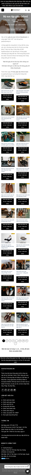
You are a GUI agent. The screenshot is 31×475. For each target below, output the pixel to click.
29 (20, 340)
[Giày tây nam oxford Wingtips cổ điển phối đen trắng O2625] (8, 238)
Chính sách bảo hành (9, 400)
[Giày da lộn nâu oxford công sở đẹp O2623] (8, 265)
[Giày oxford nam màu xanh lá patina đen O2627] (8, 213)
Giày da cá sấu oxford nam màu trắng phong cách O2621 (7, 299)
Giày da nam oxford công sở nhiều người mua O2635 (7, 144)
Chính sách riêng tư (8, 410)
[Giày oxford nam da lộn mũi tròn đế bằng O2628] (23, 188)
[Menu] (2, 10)
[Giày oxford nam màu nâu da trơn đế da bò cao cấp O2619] (8, 318)
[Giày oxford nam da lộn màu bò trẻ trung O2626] (23, 213)
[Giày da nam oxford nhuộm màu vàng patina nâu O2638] (8, 110)
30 (23, 340)
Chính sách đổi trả (8, 404)
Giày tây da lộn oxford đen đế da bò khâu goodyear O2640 (22, 92)
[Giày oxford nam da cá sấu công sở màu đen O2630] (23, 162)
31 (27, 340)
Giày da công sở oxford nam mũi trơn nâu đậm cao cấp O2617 (22, 326)
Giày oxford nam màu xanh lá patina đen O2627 (7, 220)
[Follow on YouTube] (14, 390)
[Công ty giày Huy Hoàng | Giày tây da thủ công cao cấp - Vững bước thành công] (15, 10)
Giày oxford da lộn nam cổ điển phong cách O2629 (7, 195)
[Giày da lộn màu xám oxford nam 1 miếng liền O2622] (23, 265)
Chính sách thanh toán (9, 408)
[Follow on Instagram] (5, 390)
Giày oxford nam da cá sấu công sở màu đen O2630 (22, 169)
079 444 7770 (14, 425)
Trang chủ (6, 20)
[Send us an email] (11, 390)
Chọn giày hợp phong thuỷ (10, 415)
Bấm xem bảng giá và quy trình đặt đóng (7, 97)
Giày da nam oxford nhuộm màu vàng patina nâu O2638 (7, 118)
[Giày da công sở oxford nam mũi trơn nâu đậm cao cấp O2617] (23, 318)
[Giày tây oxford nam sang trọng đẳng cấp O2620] (23, 291)
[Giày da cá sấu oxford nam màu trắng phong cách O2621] (8, 291)
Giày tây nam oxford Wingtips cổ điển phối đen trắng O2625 (7, 246)
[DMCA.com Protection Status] (5, 458)
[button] (27, 471)
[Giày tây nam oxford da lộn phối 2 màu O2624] (23, 238)
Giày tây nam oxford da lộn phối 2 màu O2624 (22, 245)
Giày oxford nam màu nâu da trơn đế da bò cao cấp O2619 (7, 326)
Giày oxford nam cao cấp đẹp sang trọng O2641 (7, 91)
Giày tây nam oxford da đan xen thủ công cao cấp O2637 (23, 118)
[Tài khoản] (26, 10)
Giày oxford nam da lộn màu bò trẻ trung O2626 (22, 220)
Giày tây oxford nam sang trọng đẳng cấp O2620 (22, 298)
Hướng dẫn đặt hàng (9, 406)
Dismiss (26, 5)
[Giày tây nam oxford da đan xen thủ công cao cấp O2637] (23, 110)
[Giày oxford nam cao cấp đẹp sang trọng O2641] (8, 84)
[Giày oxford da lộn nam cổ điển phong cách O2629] (8, 188)
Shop (13, 20)
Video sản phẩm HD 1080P (11, 413)
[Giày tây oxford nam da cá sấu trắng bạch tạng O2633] (8, 162)
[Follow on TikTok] (8, 390)
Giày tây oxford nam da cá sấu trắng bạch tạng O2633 (7, 170)
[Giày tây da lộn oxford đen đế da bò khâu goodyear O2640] (23, 84)
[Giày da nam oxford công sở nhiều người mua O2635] (8, 137)
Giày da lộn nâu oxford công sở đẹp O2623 (6, 272)
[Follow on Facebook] (2, 390)
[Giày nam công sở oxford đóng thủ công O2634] (23, 137)
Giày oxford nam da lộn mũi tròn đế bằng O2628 (23, 195)
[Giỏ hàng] (29, 10)
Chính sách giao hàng (9, 402)
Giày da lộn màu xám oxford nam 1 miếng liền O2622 (22, 273)
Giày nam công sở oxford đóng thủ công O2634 (22, 144)
